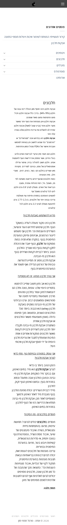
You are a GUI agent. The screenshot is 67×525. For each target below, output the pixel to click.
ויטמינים (60, 53)
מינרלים (61, 65)
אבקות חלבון (58, 43)
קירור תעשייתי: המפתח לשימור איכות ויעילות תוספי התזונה (34, 37)
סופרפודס (59, 71)
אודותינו (60, 77)
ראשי (53, 516)
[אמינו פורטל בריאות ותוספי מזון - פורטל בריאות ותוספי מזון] (33, 4)
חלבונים (60, 59)
